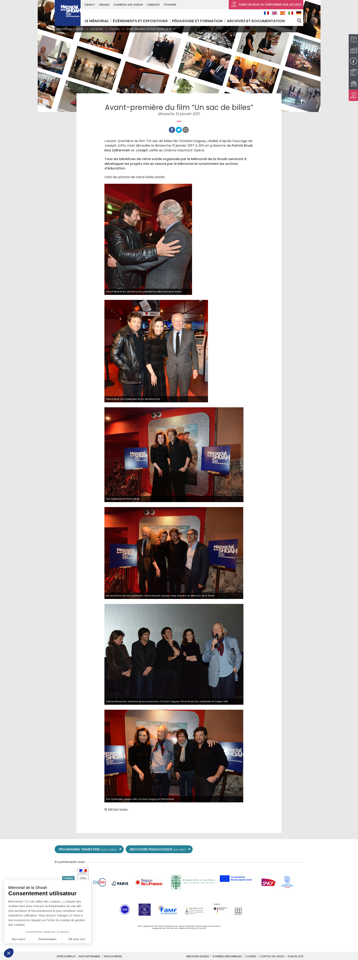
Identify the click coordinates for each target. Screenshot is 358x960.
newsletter (299, 849)
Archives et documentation (256, 20)
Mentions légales (197, 956)
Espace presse (113, 956)
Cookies (250, 956)
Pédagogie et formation (197, 20)
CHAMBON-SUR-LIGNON (128, 4)
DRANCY (90, 4)
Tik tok (281, 849)
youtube (263, 849)
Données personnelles (227, 956)
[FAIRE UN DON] (353, 95)
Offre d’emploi (65, 956)
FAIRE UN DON (269, 4)
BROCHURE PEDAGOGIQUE (158, 849)
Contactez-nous (272, 956)
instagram (272, 849)
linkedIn (290, 849)
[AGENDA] (353, 40)
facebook (253, 849)
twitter (244, 849)
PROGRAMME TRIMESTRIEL (88, 849)
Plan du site (295, 956)
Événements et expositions (140, 20)
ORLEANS (104, 4)
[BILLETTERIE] (353, 50)
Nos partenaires (89, 956)
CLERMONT (153, 4)
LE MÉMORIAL (97, 20)
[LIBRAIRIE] (353, 72)
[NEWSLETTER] (353, 84)
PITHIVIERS (170, 4)
